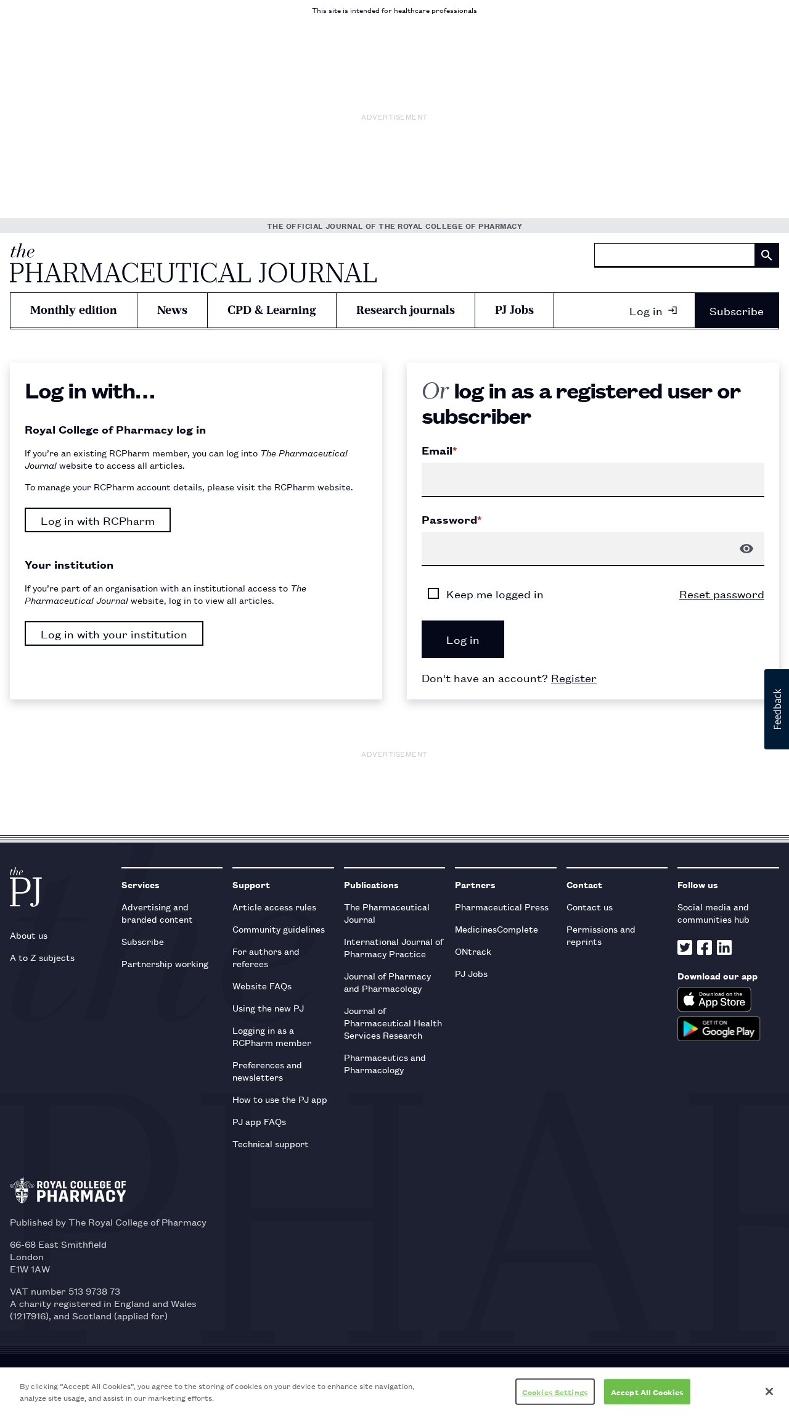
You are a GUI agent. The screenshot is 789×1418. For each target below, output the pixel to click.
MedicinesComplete (496, 928)
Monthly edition (73, 310)
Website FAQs (262, 985)
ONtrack (473, 950)
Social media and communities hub (713, 912)
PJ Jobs (514, 310)
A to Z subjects (42, 956)
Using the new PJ (268, 1007)
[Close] (769, 1391)
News (172, 310)
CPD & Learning (271, 310)
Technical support (270, 1143)
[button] (776, 709)
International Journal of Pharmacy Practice (393, 947)
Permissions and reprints (601, 934)
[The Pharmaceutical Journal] (193, 262)
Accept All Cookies (647, 1392)
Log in (646, 310)
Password (451, 519)
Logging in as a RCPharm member (271, 1036)
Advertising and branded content (157, 912)
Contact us (589, 906)
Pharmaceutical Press (502, 906)
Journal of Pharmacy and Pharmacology (387, 981)
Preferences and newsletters (267, 1070)
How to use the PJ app (279, 1098)
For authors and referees (266, 957)
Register (574, 677)
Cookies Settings (555, 1392)
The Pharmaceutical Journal (387, 912)
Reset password (721, 593)
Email (439, 450)
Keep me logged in (495, 593)
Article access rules (274, 906)
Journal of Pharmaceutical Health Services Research (393, 1022)
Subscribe (736, 310)
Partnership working (164, 963)
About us (28, 934)
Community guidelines (278, 928)
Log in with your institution (114, 633)
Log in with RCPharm (98, 520)
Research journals (405, 310)
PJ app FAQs (259, 1121)
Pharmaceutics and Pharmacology (385, 1063)
